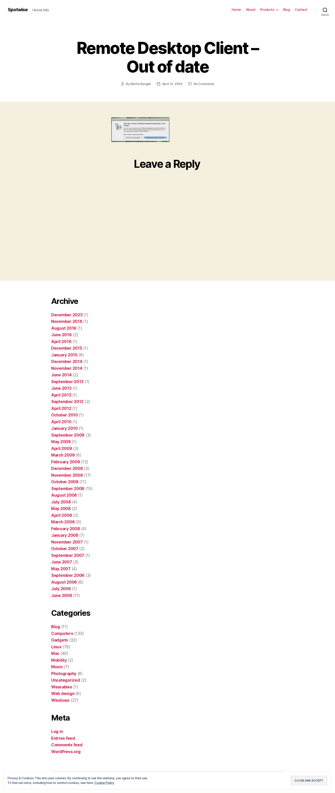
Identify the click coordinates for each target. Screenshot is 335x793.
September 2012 (67, 401)
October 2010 (64, 415)
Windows (60, 700)
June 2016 (61, 334)
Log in (57, 731)
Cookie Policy (104, 783)
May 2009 (61, 441)
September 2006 (67, 575)
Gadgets (59, 640)
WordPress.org (66, 751)
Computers (62, 633)
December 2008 (67, 468)
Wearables (61, 687)
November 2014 (66, 368)
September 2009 (67, 435)
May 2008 (61, 508)
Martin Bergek (140, 84)
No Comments (204, 84)
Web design (62, 693)
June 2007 (61, 562)
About (251, 10)
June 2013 (61, 388)
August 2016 (63, 328)
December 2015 (66, 348)
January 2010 (64, 428)
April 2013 (61, 395)
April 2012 (61, 408)
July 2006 (61, 588)
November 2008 (67, 475)
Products (267, 10)
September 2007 (67, 555)
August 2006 (64, 582)
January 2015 (64, 355)
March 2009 (63, 455)
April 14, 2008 (172, 84)
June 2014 (61, 374)
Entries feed (63, 738)
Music (57, 666)
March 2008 (63, 521)
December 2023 (67, 314)
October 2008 (65, 481)
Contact (301, 10)
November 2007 (67, 542)
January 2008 (64, 535)
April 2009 (61, 448)
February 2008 (65, 528)
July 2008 (61, 502)
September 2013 (67, 381)
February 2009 (65, 461)
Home (236, 10)
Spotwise (18, 9)
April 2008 (61, 515)
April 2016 (61, 341)
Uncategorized (65, 680)
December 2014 (66, 361)
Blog (286, 10)
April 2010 (61, 421)
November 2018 (66, 321)
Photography (63, 673)
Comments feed (67, 744)
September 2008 (67, 488)
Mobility (59, 660)
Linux (56, 646)
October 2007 (64, 548)
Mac (55, 653)
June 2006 (61, 595)
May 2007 (61, 568)
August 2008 (64, 495)
